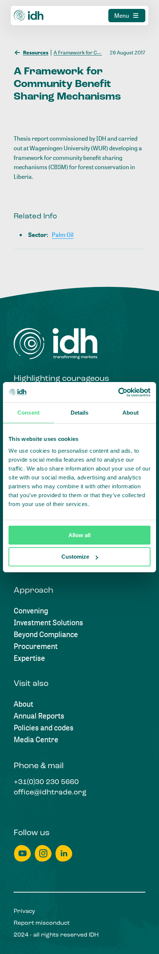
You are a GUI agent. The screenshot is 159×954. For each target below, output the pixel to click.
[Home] (29, 15)
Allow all (79, 535)
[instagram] (43, 853)
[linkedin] (64, 853)
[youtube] (22, 853)
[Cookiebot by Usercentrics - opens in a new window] (118, 392)
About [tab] (130, 412)
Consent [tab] (28, 412)
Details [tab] (80, 412)
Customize (75, 556)
